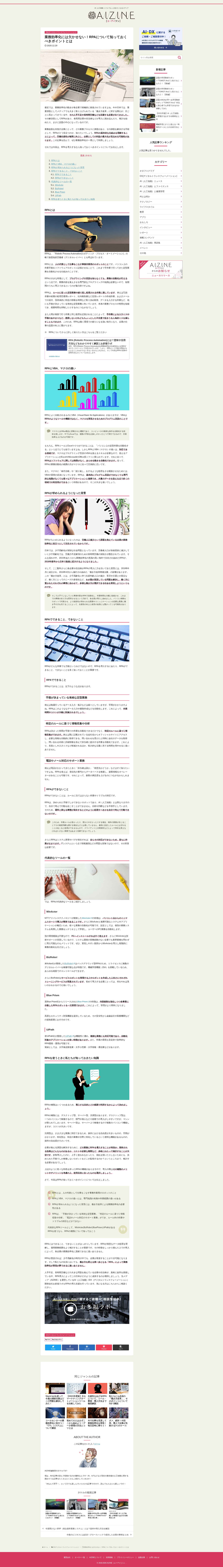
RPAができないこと (64, 178)
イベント (144, 248)
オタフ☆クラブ (147, 171)
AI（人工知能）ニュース (151, 181)
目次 (82, 155)
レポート (144, 232)
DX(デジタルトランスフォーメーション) (60, 1335)
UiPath (58, 195)
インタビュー (146, 227)
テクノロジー (146, 202)
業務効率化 (58, 1340)
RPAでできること (63, 174)
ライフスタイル (147, 207)
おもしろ (144, 222)
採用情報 (109, 1557)
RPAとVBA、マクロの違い (63, 164)
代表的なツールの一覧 (61, 181)
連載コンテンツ (147, 238)
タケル (97, 1444)
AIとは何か (145, 196)
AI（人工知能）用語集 (150, 243)
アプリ (143, 217)
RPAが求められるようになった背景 (67, 167)
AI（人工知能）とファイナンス (154, 186)
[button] (179, 57)
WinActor (59, 185)
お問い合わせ (154, 1557)
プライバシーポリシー (125, 1557)
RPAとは (55, 160)
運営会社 (67, 1557)
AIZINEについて (95, 1557)
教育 (142, 212)
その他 (143, 253)
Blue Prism (60, 192)
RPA (48, 1340)
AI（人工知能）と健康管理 (152, 191)
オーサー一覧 (80, 1557)
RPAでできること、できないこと (66, 171)
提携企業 (141, 1557)
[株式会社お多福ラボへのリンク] (160, 48)
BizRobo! (59, 188)
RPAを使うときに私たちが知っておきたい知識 (73, 199)
